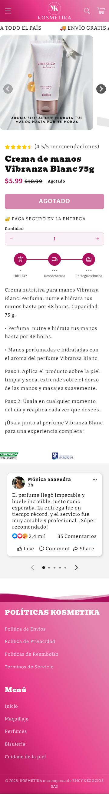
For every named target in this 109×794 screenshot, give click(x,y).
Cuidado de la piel (25, 756)
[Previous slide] (33, 567)
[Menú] (8, 11)
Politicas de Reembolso (31, 654)
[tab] (43, 567)
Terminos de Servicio (29, 667)
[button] (87, 11)
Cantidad (14, 228)
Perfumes (16, 731)
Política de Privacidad (30, 641)
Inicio (11, 706)
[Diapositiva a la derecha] (101, 89)
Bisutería (15, 744)
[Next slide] (76, 567)
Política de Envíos (25, 629)
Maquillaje (17, 719)
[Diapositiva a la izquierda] (8, 89)
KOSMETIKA (31, 781)
